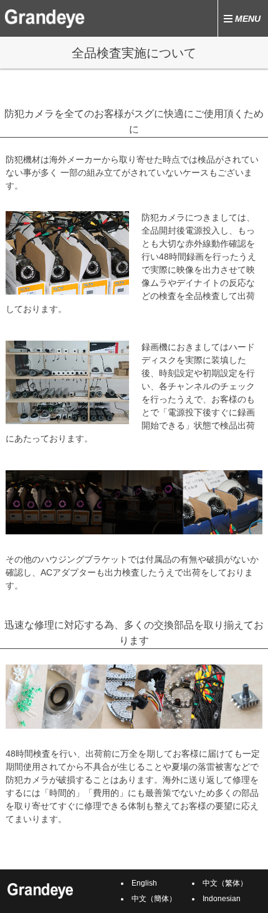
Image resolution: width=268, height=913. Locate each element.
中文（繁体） (225, 883)
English (144, 883)
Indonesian (222, 898)
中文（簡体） (154, 898)
